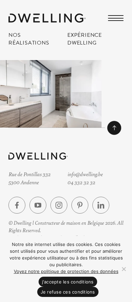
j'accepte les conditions (68, 281)
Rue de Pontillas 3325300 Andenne (29, 178)
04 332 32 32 (81, 182)
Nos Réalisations (28, 39)
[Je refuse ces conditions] (123, 269)
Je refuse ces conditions (68, 292)
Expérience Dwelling (84, 39)
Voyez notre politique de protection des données (66, 271)
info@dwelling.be (85, 174)
